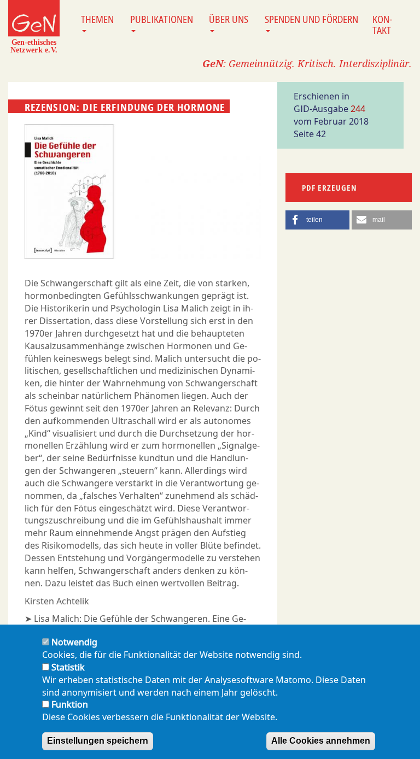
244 (358, 109)
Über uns (228, 19)
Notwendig (74, 642)
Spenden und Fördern (311, 19)
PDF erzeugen (329, 188)
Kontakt (382, 25)
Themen (97, 19)
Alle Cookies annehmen (320, 740)
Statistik (68, 667)
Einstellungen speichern (97, 740)
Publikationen (161, 19)
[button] (317, 220)
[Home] (34, 26)
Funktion (69, 704)
